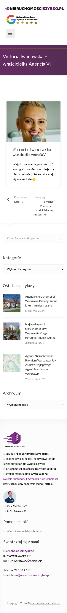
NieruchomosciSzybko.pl (45, 603)
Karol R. (20, 199)
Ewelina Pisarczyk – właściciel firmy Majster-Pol (43, 205)
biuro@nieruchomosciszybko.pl (30, 575)
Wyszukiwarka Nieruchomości (25, 531)
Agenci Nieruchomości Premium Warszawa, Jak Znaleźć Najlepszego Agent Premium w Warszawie (40, 364)
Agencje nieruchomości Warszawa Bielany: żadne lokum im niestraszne (41, 301)
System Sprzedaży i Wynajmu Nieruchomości (30, 478)
